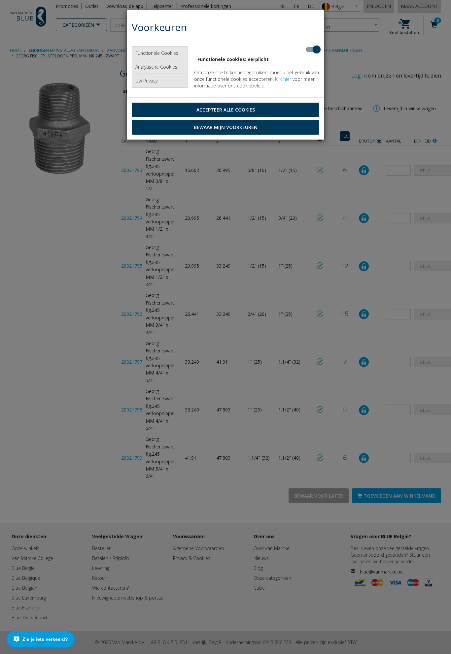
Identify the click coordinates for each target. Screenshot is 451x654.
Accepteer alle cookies (225, 110)
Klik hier (283, 79)
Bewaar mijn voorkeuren (226, 127)
